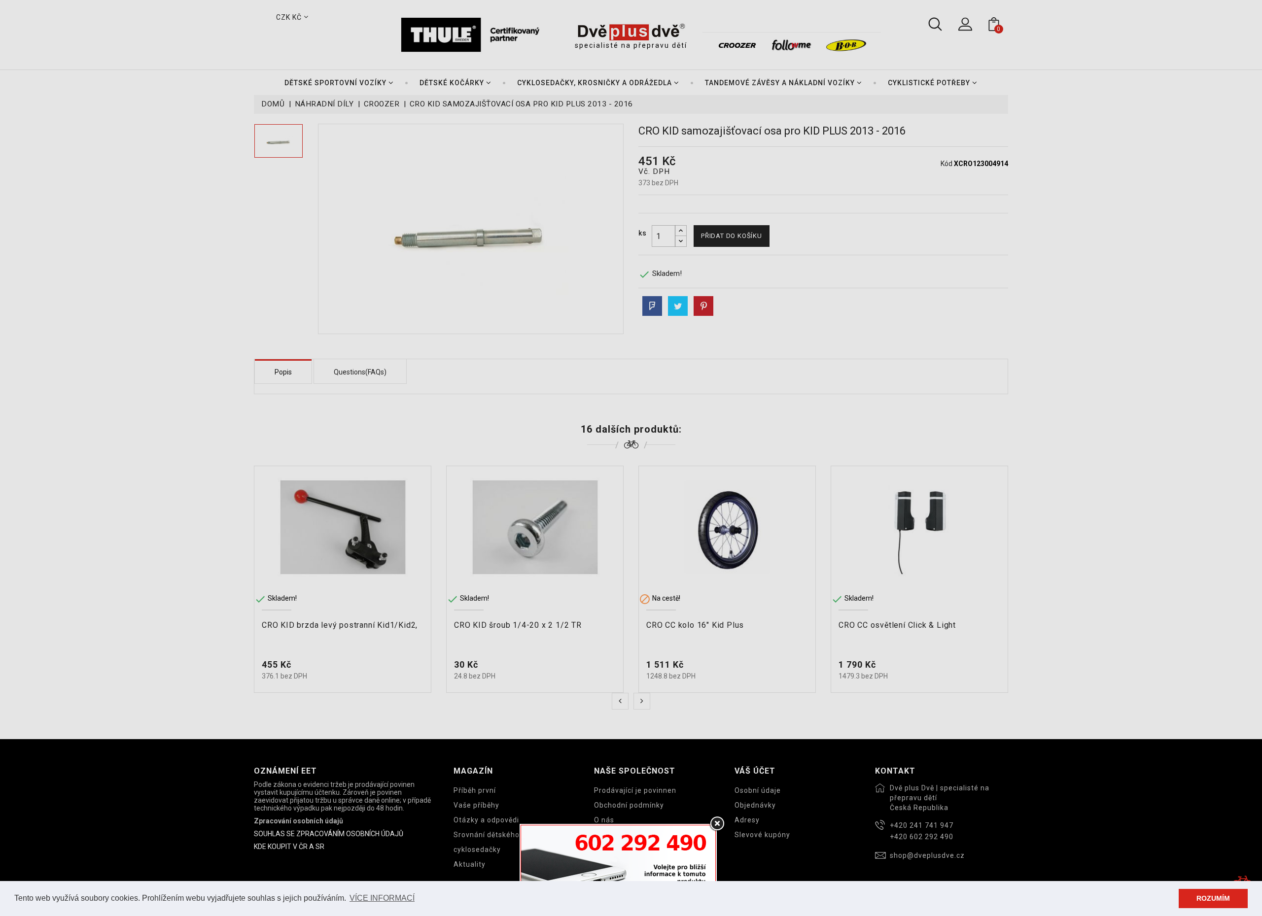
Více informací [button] (382, 898)
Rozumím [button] (1213, 898)
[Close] (717, 824)
